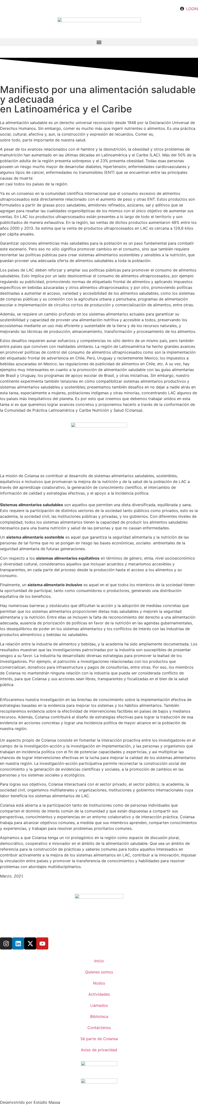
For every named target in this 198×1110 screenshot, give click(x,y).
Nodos (99, 983)
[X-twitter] (30, 943)
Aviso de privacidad (99, 1049)
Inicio (99, 960)
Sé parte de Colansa (99, 1038)
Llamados (99, 1005)
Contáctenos (99, 1027)
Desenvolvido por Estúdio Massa (30, 1102)
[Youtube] (42, 943)
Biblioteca (99, 1016)
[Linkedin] (18, 943)
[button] (99, 42)
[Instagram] (6, 943)
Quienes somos (99, 972)
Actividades (99, 994)
